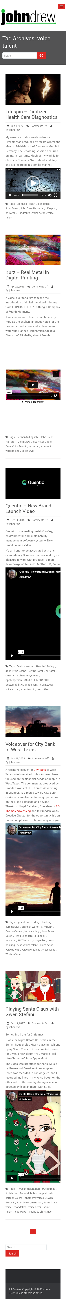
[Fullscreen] (56, 195)
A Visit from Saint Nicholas (21, 1193)
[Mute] (50, 195)
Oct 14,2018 (18, 520)
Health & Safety (45, 666)
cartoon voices (14, 1198)
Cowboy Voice (14, 931)
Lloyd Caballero (23, 936)
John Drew (12, 208)
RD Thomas (24, 940)
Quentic (10, 675)
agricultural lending (28, 922)
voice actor (38, 213)
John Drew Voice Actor (31, 441)
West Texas (48, 949)
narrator (10, 213)
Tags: (12, 203)
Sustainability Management (22, 684)
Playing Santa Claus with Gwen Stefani (32, 1012)
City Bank (40, 769)
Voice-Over (27, 450)
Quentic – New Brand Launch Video (28, 508)
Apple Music (46, 1193)
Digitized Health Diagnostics (33, 203)
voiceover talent (30, 949)
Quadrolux (24, 213)
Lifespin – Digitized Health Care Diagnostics (32, 114)
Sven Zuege (46, 684)
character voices (34, 1198)
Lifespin (50, 208)
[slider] (30, 195)
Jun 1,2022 (17, 126)
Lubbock (40, 936)
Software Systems (27, 675)
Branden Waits (30, 926)
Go (41, 55)
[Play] (10, 195)
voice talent (12, 450)
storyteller (39, 940)
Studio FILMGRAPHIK (36, 680)
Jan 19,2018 (18, 758)
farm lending (31, 931)
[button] (33, 183)
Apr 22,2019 (18, 286)
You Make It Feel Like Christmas (33, 1211)
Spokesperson (14, 680)
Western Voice (14, 954)
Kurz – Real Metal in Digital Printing (27, 275)
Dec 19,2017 (18, 1023)
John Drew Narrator (31, 208)
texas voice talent (27, 945)
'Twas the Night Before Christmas (36, 1188)
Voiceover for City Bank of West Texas (30, 747)
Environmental (25, 666)
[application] (33, 183)
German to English (27, 437)
